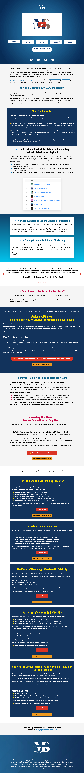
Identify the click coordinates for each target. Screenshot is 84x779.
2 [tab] (40, 282)
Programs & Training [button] (28, 41)
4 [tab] (44, 282)
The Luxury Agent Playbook (28, 81)
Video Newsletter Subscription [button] (42, 41)
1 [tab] (38, 282)
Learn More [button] (42, 509)
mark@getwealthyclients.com (46, 729)
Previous (3, 274)
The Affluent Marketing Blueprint (59, 79)
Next (80, 274)
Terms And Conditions (9, 776)
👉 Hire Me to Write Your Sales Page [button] (42, 453)
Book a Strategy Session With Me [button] (42, 49)
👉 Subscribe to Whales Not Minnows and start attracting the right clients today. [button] (42, 359)
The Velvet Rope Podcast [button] (70, 41)
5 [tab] (46, 282)
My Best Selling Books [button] (56, 41)
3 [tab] (42, 282)
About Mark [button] (14, 41)
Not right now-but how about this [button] (42, 364)
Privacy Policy (18, 776)
